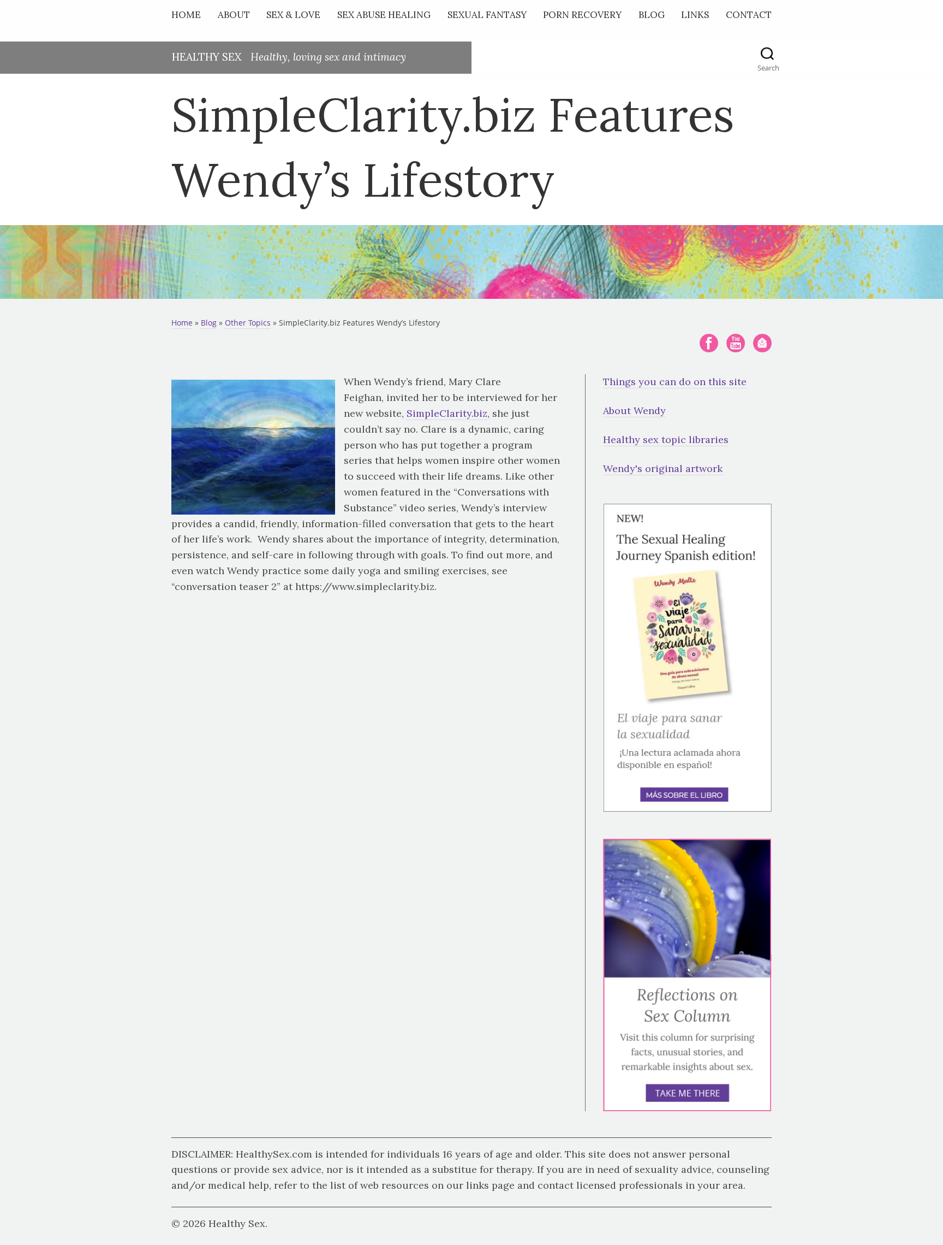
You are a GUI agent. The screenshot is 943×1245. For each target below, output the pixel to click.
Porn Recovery (582, 15)
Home (186, 15)
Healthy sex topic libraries (666, 439)
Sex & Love (293, 15)
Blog (651, 15)
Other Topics (248, 322)
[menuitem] (189, 17)
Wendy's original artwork (663, 468)
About (234, 15)
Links (695, 15)
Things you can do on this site (675, 381)
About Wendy (634, 410)
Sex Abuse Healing (384, 15)
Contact (749, 15)
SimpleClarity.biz (447, 413)
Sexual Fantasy (487, 15)
